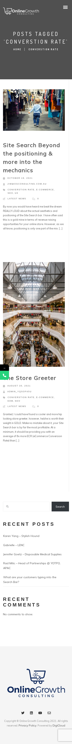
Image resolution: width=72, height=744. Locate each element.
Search (60, 506)
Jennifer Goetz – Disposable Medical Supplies (32, 554)
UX (16, 193)
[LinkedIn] (31, 713)
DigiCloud (59, 725)
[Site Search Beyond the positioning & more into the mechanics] (34, 110)
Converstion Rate (21, 190)
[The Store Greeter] (34, 316)
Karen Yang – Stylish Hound (21, 536)
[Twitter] (23, 713)
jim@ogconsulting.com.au (27, 184)
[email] (49, 713)
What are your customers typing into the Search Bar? (29, 579)
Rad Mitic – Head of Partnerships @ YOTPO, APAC (31, 565)
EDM (10, 401)
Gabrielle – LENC (13, 545)
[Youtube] (40, 713)
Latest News (17, 199)
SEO (10, 193)
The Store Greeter (29, 377)
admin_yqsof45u (19, 391)
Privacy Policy (27, 725)
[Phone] (4, 375)
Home (17, 49)
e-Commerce (45, 190)
